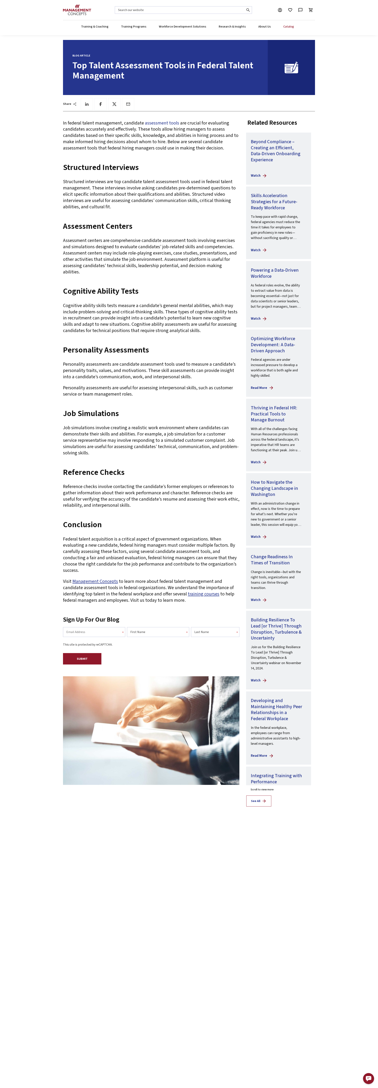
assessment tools (162, 123)
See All (255, 801)
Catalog (288, 26)
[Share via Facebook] (100, 104)
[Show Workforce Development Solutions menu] (206, 26)
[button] (368, 1078)
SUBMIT (82, 659)
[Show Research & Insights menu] (245, 26)
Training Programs (133, 26)
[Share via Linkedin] (87, 104)
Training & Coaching (94, 26)
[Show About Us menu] (270, 26)
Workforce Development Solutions (182, 26)
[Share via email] (128, 104)
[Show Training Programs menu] (146, 26)
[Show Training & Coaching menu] (108, 26)
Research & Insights (232, 26)
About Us (264, 26)
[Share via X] (114, 104)
